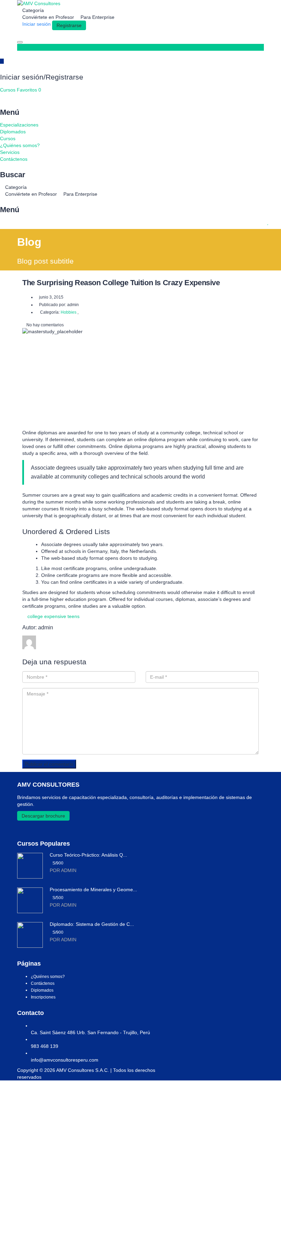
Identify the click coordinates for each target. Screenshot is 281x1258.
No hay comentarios (44, 325)
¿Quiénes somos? (20, 145)
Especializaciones (19, 125)
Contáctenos (13, 159)
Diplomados (13, 131)
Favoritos (29, 90)
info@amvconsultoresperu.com (64, 1060)
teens (74, 616)
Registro (38, 1247)
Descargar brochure (43, 816)
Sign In (55, 1247)
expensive (55, 616)
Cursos (8, 90)
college (35, 616)
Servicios (10, 152)
